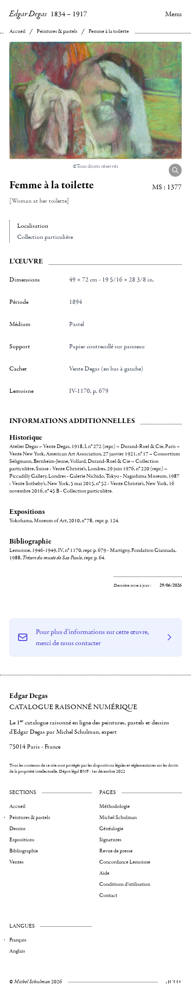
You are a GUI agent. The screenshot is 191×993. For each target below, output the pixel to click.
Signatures (110, 839)
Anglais (17, 951)
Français (17, 939)
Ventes (16, 861)
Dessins (17, 828)
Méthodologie (114, 806)
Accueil (17, 31)
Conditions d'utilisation (124, 884)
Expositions (21, 839)
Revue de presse (116, 850)
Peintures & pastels (57, 31)
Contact (108, 895)
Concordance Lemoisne (124, 861)
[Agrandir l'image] (175, 170)
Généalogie (111, 828)
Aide (104, 873)
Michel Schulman (118, 817)
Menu (173, 14)
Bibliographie (23, 850)
